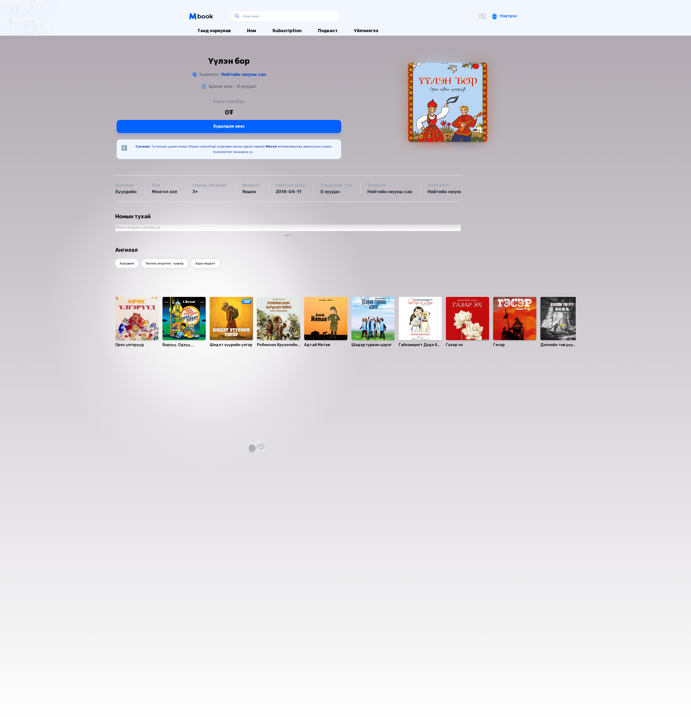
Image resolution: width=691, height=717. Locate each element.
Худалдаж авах (229, 126)
